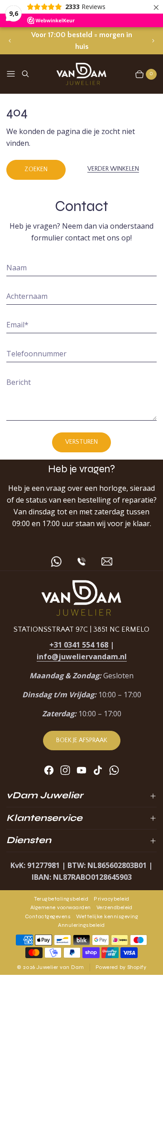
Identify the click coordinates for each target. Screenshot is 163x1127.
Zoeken (36, 169)
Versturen (81, 442)
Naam (16, 268)
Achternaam (27, 296)
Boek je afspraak (81, 740)
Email (17, 325)
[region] (82, 40)
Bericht (18, 382)
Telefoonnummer (36, 354)
